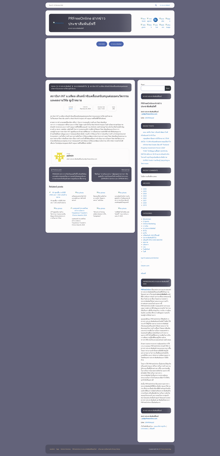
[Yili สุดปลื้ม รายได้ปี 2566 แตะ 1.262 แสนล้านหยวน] (58, 194)
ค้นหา (143, 84)
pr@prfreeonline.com (149, 114)
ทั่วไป (145, 231)
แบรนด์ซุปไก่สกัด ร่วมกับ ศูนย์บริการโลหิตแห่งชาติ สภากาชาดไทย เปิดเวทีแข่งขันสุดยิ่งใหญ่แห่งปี (122, 199)
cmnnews (144, 429)
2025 (145, 191)
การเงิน (145, 226)
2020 (145, 203)
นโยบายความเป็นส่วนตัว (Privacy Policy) (109, 449)
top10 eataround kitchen (150, 258)
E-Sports (146, 221)
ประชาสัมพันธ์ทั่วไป (80, 86)
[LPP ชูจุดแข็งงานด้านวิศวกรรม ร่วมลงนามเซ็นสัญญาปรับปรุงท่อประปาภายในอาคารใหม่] (58, 208)
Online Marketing (149, 224)
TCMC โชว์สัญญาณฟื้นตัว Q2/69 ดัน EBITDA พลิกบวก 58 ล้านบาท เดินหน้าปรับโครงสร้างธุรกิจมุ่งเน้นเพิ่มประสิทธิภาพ (155, 154)
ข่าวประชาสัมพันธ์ (165, 5)
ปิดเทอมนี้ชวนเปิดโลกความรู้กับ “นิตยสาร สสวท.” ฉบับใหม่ (99, 198)
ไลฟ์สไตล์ (146, 249)
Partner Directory (66, 449)
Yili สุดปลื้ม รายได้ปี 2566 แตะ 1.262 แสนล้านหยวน (58, 202)
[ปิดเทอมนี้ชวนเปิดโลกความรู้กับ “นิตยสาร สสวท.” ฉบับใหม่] (101, 192)
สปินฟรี (143, 273)
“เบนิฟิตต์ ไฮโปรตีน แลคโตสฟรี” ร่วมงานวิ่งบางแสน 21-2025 (122, 214)
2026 (145, 189)
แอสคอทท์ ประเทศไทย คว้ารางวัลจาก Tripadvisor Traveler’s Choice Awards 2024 (79, 222)
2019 (145, 205)
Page (57, 449)
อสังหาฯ (145, 244)
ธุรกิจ (145, 233)
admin (71, 109)
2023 (145, 196)
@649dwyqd (149, 118)
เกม (144, 247)
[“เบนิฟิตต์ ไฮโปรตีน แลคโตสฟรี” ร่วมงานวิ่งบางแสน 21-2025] (122, 208)
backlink (52, 449)
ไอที (144, 251)
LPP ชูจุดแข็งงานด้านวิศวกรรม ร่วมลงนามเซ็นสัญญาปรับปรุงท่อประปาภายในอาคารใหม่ (58, 215)
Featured (102, 44)
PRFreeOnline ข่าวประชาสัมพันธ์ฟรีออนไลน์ (84, 449)
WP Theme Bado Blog (165, 449)
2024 (145, 194)
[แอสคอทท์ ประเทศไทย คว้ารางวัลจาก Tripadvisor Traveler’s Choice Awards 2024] (79, 211)
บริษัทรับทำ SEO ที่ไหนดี (151, 235)
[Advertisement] (110, 61)
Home (53, 86)
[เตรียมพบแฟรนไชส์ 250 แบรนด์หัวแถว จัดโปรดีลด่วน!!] (79, 192)
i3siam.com (145, 266)
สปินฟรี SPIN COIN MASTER (152, 240)
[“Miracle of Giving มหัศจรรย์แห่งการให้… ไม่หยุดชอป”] (101, 208)
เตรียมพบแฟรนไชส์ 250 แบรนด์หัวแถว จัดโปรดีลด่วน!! (79, 198)
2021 (145, 200)
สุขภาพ (145, 242)
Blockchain (147, 219)
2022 (145, 198)
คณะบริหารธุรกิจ (160, 426)
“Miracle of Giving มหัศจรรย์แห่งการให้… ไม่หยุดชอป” (100, 214)
